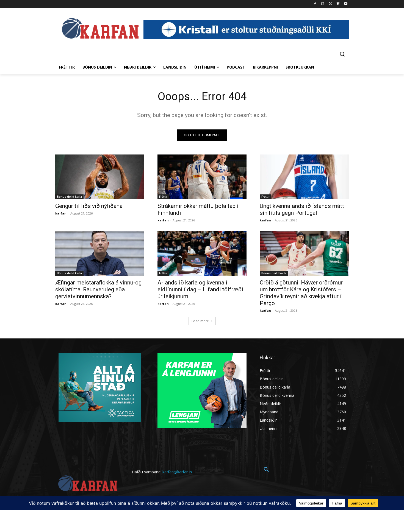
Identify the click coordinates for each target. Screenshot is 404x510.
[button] (342, 54)
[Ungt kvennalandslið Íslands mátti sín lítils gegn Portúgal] (304, 176)
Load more (200, 321)
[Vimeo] (338, 4)
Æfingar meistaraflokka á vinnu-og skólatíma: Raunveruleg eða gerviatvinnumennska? (98, 289)
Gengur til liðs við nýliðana (89, 206)
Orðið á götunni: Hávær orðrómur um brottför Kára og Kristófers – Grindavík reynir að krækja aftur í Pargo (301, 292)
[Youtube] (345, 4)
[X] (330, 4)
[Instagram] (323, 4)
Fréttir (163, 197)
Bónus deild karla (69, 197)
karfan (61, 213)
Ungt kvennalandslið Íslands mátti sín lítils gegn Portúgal (303, 209)
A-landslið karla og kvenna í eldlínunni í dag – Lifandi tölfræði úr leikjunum (200, 289)
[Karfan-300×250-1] (202, 390)
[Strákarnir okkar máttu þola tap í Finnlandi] (202, 176)
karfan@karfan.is (177, 471)
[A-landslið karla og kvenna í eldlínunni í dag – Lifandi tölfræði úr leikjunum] (202, 253)
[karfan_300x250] (100, 387)
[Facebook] (315, 4)
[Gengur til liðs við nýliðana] (99, 176)
